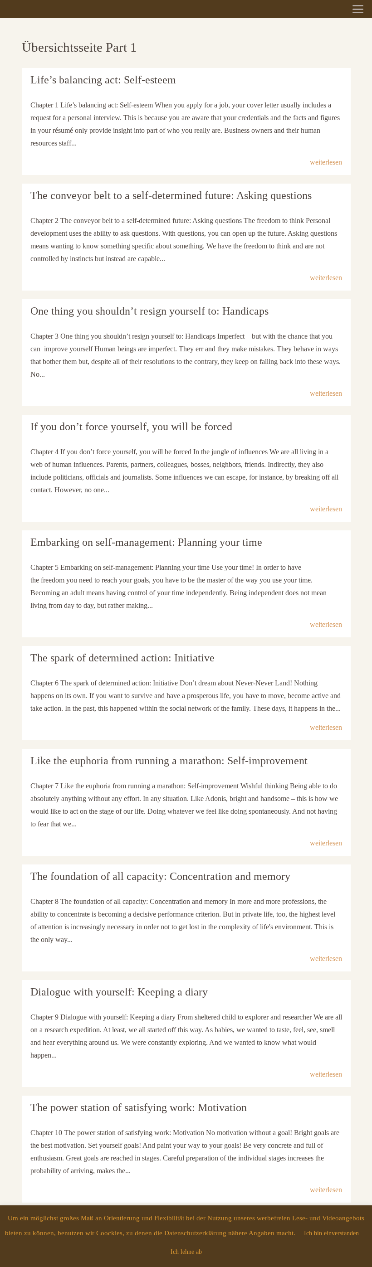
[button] (358, 9)
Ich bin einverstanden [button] (331, 1233)
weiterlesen (326, 162)
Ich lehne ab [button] (186, 1251)
